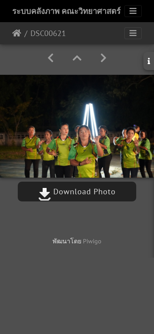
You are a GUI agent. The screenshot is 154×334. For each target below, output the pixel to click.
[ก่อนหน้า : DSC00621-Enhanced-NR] (50, 58)
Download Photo (83, 191)
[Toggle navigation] (133, 11)
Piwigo (92, 241)
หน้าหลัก (16, 33)
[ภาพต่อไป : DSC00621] (103, 58)
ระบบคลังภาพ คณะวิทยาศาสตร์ (66, 11)
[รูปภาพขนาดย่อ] (77, 58)
